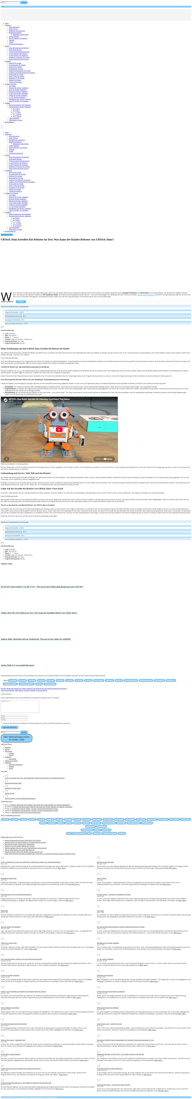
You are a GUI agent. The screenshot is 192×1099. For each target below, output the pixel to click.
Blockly (19, 371)
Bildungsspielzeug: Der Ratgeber (20, 105)
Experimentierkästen (16, 44)
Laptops (11, 753)
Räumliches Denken (26, 684)
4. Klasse (41, 680)
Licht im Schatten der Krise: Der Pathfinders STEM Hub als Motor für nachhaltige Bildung (34, 778)
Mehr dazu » (62, 868)
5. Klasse (51, 680)
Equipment (8, 751)
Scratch (122, 833)
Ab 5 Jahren (119, 819)
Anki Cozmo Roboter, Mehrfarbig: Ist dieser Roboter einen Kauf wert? (24, 690)
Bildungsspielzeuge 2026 (13, 783)
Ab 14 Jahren (185, 819)
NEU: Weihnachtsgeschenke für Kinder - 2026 (17, 738)
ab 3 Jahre (16, 109)
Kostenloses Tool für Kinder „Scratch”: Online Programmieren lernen (35, 809)
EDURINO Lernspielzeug (17, 31)
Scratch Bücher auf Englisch (18, 54)
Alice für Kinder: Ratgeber (17, 90)
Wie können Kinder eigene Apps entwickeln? (19, 844)
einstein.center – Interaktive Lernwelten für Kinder (114, 894)
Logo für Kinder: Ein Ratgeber (19, 101)
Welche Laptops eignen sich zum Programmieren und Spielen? (26, 848)
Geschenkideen (14, 118)
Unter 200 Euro (50, 684)
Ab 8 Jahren (99, 680)
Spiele (11, 42)
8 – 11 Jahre (17, 113)
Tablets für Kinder (15, 80)
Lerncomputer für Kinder (17, 65)
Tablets (11, 755)
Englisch (86, 823)
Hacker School (9, 793)
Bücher (7, 46)
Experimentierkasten (16, 765)
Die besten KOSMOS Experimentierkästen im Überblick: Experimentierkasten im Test (125, 1040)
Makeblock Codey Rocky (21, 35)
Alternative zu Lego (15, 120)
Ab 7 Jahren (141, 819)
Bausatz (68, 823)
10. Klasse (12, 680)
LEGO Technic (13, 29)
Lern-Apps (12, 86)
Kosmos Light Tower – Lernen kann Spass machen (113, 1085)
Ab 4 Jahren (108, 819)
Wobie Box (4, 911)
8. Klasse (79, 680)
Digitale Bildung (9, 122)
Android (43, 823)
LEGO (69, 833)
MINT (89, 833)
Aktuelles (8, 747)
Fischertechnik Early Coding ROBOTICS (110, 1069)
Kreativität (171, 680)
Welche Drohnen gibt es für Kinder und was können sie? (24, 852)
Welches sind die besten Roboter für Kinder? (20, 846)
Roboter (11, 40)
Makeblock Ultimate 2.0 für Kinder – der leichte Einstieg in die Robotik (120, 1054)
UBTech (39, 684)
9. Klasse (88, 680)
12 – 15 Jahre (17, 114)
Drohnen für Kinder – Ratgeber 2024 (13, 1040)
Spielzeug (8, 25)
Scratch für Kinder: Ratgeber (18, 94)
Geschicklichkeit (146, 680)
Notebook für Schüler (16, 69)
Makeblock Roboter (15, 33)
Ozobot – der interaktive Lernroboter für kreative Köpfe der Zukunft (23, 991)
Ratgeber (7, 103)
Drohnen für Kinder (15, 67)
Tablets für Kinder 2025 (9, 943)
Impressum (25, 1097)
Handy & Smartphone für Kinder (19, 71)
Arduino (60, 823)
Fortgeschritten (131, 680)
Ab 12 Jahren (174, 819)
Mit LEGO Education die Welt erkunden (14, 1024)
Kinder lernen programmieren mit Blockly (111, 991)
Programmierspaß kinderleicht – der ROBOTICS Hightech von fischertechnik (26, 1083)
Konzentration (87, 830)
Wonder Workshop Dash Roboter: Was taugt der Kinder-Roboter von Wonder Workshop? (40, 805)
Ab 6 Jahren (130, 819)
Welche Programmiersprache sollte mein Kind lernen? (23, 840)
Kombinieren (159, 680)
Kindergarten (147, 823)
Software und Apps (10, 84)
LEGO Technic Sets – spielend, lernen (109, 1024)
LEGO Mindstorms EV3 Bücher (19, 48)
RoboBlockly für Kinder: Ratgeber (20, 99)
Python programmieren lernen (19, 52)
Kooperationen (52, 1097)
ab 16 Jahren (17, 116)
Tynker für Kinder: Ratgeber (18, 95)
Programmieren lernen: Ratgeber (20, 107)
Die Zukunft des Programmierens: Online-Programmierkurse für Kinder (121, 927)
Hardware (8, 61)
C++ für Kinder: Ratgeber (17, 97)
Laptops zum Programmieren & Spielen (22, 73)
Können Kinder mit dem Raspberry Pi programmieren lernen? (25, 842)
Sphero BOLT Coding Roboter (10, 1054)
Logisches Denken (10, 684)
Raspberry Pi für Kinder (17, 78)
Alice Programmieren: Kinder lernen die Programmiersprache (21, 959)
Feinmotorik (96, 823)
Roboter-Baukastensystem (146, 295)
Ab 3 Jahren (97, 819)
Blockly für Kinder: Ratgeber (18, 92)
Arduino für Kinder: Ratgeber (18, 88)
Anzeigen (21, 301)
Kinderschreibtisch (15, 82)
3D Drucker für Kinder (16, 74)
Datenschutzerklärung (37, 1097)
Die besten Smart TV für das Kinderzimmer (26, 812)
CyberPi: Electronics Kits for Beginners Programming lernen (21, 1069)
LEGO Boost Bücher (15, 50)
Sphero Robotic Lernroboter (18, 38)
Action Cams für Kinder (16, 76)
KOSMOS (97, 830)
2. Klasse (22, 680)
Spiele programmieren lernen (19, 59)
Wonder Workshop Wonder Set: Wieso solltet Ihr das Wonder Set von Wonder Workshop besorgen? (34, 688)
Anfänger (109, 680)
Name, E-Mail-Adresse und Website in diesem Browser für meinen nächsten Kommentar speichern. (36, 723)
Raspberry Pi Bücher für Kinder (19, 57)
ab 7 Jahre (16, 111)
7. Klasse (69, 680)
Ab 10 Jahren (162, 819)
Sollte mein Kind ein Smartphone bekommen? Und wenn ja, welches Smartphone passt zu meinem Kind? (40, 854)
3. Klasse (32, 680)
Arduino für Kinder (15, 63)
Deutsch (77, 823)
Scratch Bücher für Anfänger (18, 55)
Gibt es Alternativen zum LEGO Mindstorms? (19, 850)
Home (6, 23)
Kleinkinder (90, 826)
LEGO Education (14, 27)
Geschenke (12, 759)
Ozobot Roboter (14, 36)
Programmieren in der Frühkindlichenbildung (20, 798)
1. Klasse (5, 819)
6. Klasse (60, 680)
